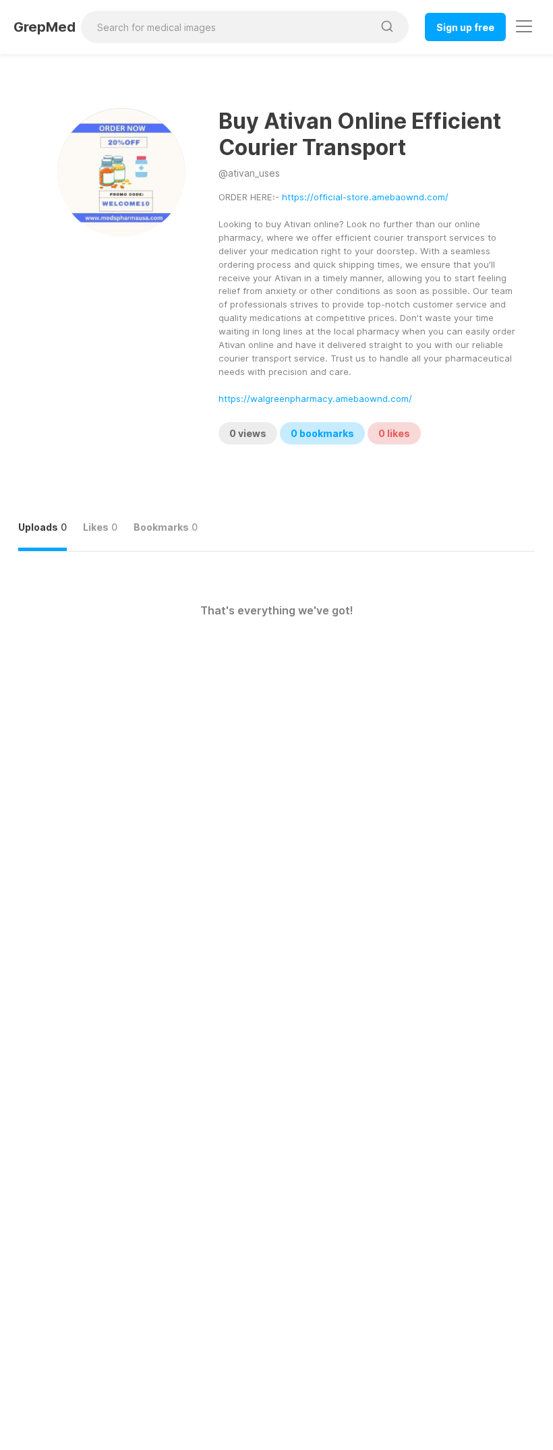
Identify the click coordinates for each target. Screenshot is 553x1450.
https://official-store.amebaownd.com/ (365, 197)
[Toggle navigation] (524, 26)
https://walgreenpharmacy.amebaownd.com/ (315, 398)
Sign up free (465, 27)
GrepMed (44, 27)
